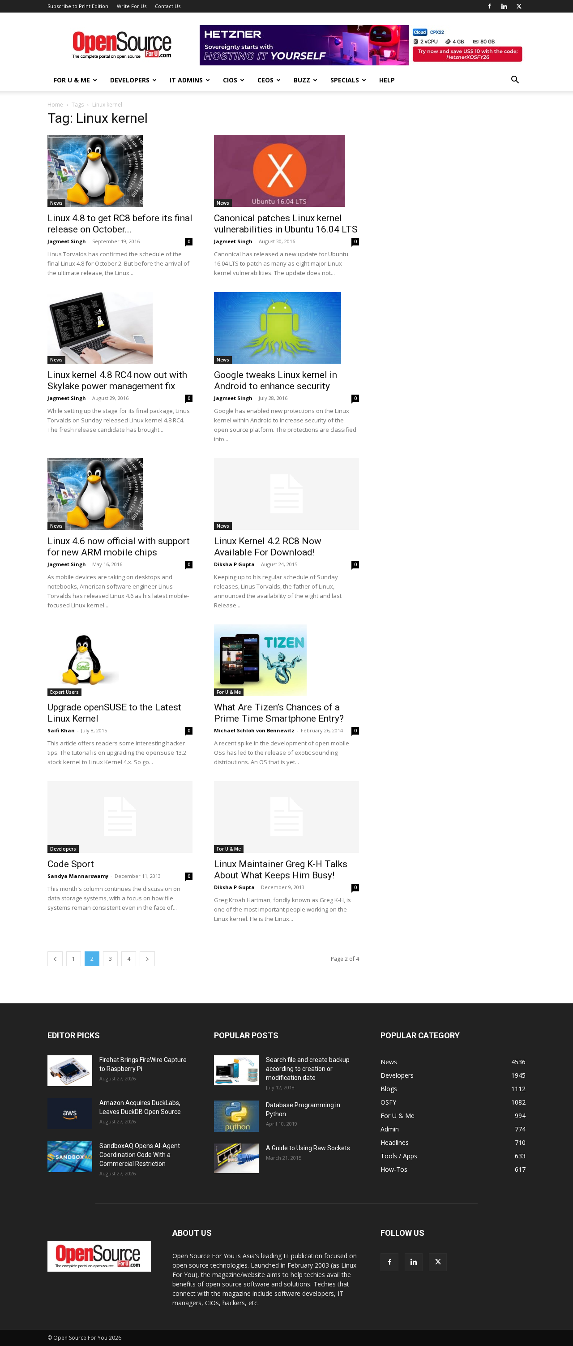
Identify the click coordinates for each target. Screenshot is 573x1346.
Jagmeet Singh (66, 241)
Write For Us (131, 6)
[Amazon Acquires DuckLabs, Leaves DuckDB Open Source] (69, 1113)
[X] (519, 6)
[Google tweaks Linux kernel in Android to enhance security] (286, 328)
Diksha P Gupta (234, 564)
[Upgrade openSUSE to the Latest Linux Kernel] (119, 660)
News (56, 203)
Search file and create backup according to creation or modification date (308, 1068)
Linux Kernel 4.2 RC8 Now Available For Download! (267, 547)
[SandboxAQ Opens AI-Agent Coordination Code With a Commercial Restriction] (69, 1156)
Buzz (302, 80)
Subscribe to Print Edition (77, 6)
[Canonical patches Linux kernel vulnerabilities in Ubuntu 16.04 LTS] (286, 171)
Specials (344, 80)
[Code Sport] (119, 817)
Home (55, 104)
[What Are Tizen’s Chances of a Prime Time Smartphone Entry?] (286, 660)
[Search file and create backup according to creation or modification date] (236, 1070)
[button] (515, 81)
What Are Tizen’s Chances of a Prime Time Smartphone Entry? (279, 713)
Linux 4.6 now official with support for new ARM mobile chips (118, 547)
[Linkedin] (504, 6)
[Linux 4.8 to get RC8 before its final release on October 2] (119, 171)
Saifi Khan (61, 730)
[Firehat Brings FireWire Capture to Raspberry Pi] (69, 1070)
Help (387, 80)
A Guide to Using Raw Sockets (308, 1148)
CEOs (265, 80)
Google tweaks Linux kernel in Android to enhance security (275, 380)
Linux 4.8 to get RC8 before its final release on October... (119, 224)
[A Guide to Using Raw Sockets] (236, 1158)
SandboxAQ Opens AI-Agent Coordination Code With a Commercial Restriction (139, 1154)
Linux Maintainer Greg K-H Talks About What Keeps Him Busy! (280, 870)
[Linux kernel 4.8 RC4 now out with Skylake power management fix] (119, 328)
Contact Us (167, 6)
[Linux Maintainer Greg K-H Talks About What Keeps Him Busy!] (286, 817)
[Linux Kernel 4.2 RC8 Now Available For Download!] (286, 494)
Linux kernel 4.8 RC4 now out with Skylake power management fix (117, 380)
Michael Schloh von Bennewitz (254, 730)
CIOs (230, 80)
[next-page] (147, 958)
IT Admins (186, 80)
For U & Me (72, 80)
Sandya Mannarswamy (77, 876)
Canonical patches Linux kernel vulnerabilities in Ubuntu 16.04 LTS (286, 224)
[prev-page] (55, 958)
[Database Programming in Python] (236, 1116)
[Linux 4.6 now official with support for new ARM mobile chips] (119, 494)
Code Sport (70, 864)
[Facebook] (489, 6)
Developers (130, 80)
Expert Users (64, 692)
